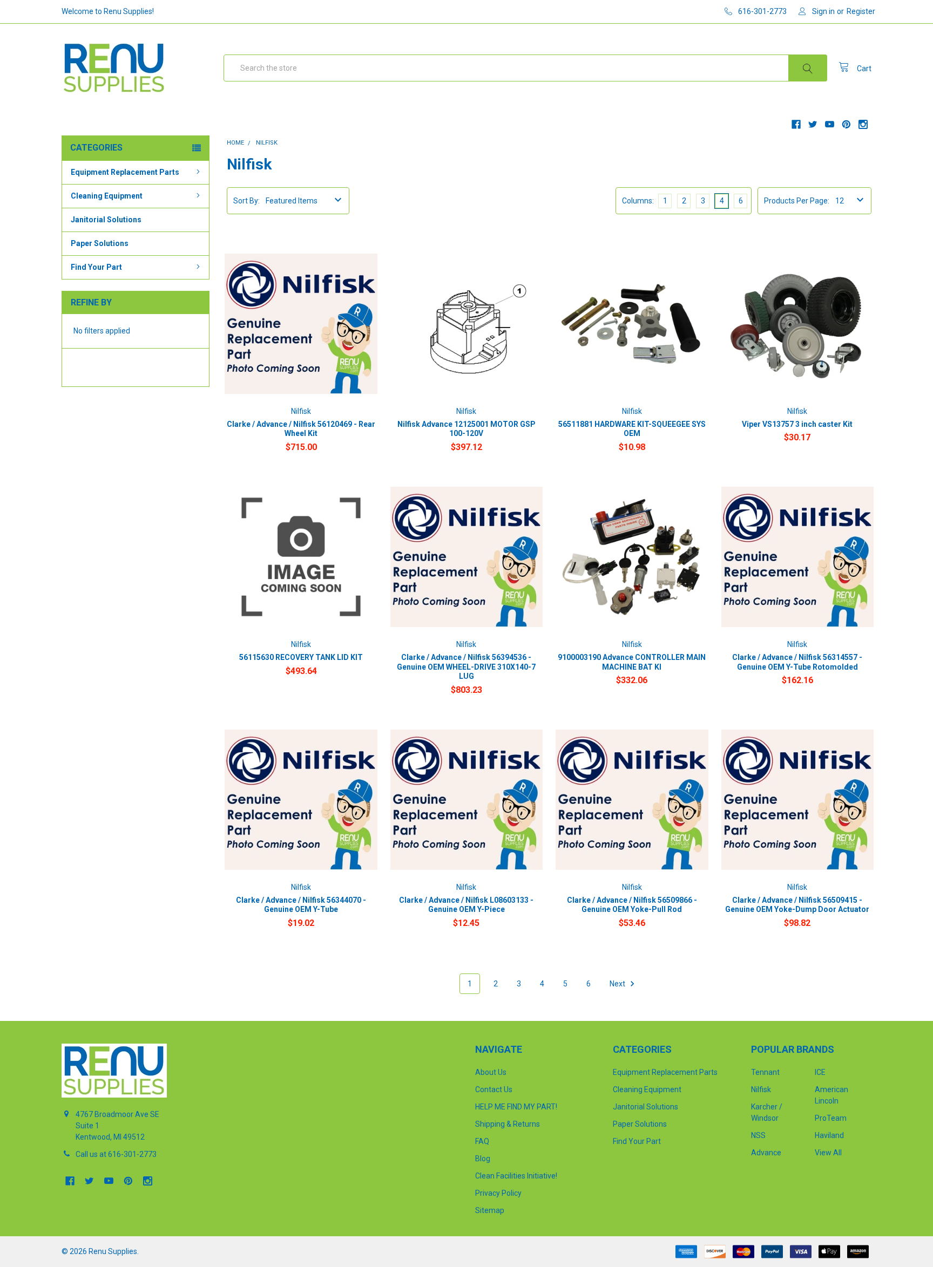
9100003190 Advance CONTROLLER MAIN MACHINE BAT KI (632, 662)
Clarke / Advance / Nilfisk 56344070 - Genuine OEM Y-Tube (301, 905)
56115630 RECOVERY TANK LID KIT (301, 657)
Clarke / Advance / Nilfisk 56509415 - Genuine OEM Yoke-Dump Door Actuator (797, 905)
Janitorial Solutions (106, 219)
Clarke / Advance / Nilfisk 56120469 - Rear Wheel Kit (301, 429)
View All (828, 1152)
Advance (766, 1152)
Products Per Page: (796, 200)
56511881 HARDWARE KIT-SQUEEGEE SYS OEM (632, 429)
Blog (482, 1158)
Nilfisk (761, 1089)
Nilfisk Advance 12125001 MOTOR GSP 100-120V (466, 429)
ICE (820, 1072)
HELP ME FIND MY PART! (516, 1106)
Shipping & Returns (507, 1124)
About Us (490, 1072)
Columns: (638, 200)
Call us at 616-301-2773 (116, 1154)
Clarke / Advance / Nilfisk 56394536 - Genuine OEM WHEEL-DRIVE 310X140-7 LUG (466, 666)
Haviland (829, 1135)
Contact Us (493, 1089)
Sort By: (246, 200)
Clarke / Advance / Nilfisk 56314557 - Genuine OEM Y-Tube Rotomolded (797, 662)
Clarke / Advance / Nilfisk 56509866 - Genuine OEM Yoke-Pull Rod (632, 905)
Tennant (765, 1072)
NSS (758, 1135)
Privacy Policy (498, 1193)
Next (618, 983)
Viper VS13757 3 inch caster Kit (797, 424)
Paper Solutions (100, 243)
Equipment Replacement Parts (125, 172)
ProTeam (831, 1118)
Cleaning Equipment (107, 196)
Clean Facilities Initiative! (516, 1175)
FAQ (482, 1141)
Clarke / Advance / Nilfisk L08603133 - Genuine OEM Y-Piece (466, 905)
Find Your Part (96, 267)
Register (861, 11)
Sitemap (489, 1210)
